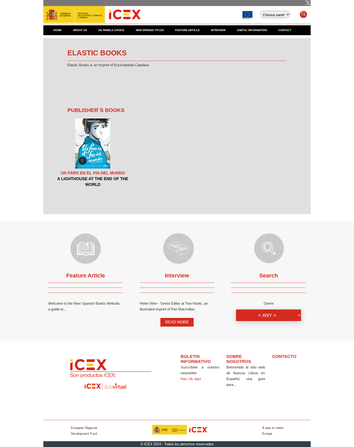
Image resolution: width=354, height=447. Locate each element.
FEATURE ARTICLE (187, 30)
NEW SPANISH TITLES (150, 30)
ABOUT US (80, 30)
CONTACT (284, 30)
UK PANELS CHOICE (111, 30)
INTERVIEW (218, 30)
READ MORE (177, 322)
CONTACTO (284, 356)
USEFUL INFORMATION (252, 30)
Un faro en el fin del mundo (93, 173)
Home (57, 30)
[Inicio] (92, 12)
